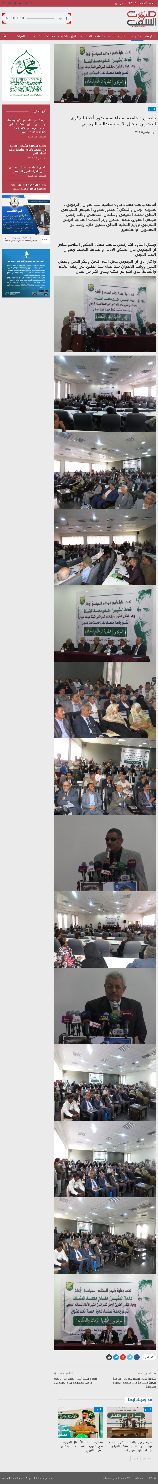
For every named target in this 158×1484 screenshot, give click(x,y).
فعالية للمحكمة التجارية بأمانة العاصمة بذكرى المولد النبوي (28, 186)
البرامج (125, 36)
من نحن (119, 3)
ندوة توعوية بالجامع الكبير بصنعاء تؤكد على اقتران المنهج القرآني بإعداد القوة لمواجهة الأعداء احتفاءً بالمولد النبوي (26, 126)
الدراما (88, 36)
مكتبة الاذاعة (106, 36)
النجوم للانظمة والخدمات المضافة (18, 1478)
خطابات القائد (46, 36)
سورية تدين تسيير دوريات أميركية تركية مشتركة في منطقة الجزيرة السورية (134, 1383)
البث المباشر (23, 36)
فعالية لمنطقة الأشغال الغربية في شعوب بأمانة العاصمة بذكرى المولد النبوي (27, 149)
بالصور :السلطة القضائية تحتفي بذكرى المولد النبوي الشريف (27, 169)
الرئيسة (150, 36)
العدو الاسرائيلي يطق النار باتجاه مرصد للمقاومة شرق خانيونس (75, 1380)
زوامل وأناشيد (69, 36)
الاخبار (139, 36)
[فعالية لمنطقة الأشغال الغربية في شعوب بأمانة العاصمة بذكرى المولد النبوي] (80, 1422)
